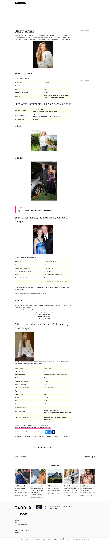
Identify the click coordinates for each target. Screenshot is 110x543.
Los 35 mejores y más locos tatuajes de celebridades (87, 488)
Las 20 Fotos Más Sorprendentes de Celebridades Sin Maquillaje (33, 427)
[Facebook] (21, 514)
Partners (17, 520)
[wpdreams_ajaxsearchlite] (63, 2)
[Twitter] (23, 514)
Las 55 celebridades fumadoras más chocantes (21, 488)
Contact (17, 524)
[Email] (26, 514)
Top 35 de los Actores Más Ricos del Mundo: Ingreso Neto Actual (71, 488)
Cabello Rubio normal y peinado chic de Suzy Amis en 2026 (31, 425)
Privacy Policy (24, 524)
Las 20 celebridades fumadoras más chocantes (57, 412)
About (16, 522)
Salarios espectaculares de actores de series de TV (47, 116)
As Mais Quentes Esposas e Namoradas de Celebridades (30, 293)
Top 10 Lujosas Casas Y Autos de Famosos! (34, 211)
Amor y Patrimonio (77, 2)
